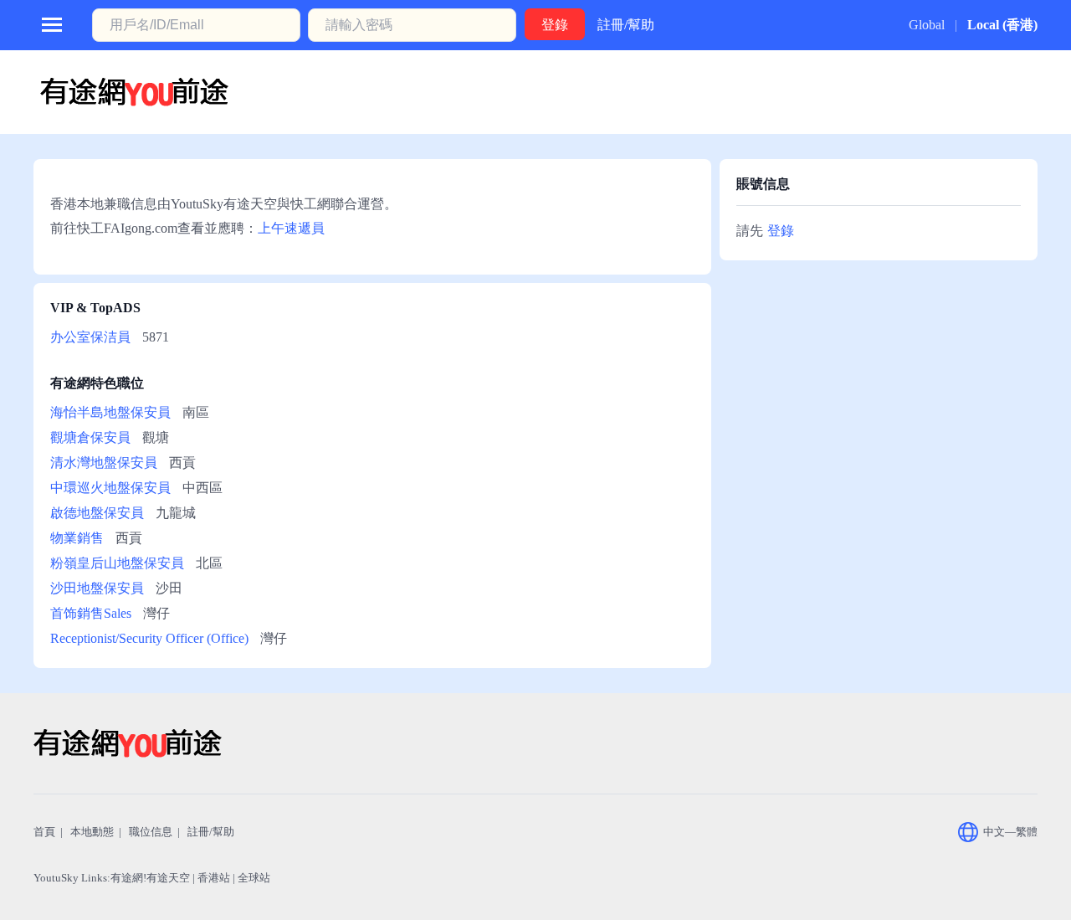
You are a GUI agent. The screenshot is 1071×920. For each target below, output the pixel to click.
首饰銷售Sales (90, 613)
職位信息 (150, 831)
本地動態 (92, 831)
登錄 (780, 231)
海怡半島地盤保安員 (110, 412)
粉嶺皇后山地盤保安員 (117, 563)
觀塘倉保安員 (90, 437)
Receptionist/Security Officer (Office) (149, 638)
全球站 (254, 877)
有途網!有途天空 (150, 877)
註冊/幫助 (625, 25)
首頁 (44, 831)
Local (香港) (1002, 25)
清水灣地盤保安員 (103, 462)
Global (927, 25)
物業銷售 (77, 538)
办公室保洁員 (90, 337)
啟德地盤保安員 (97, 513)
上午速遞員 (291, 228)
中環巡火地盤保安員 (110, 488)
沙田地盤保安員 (97, 588)
